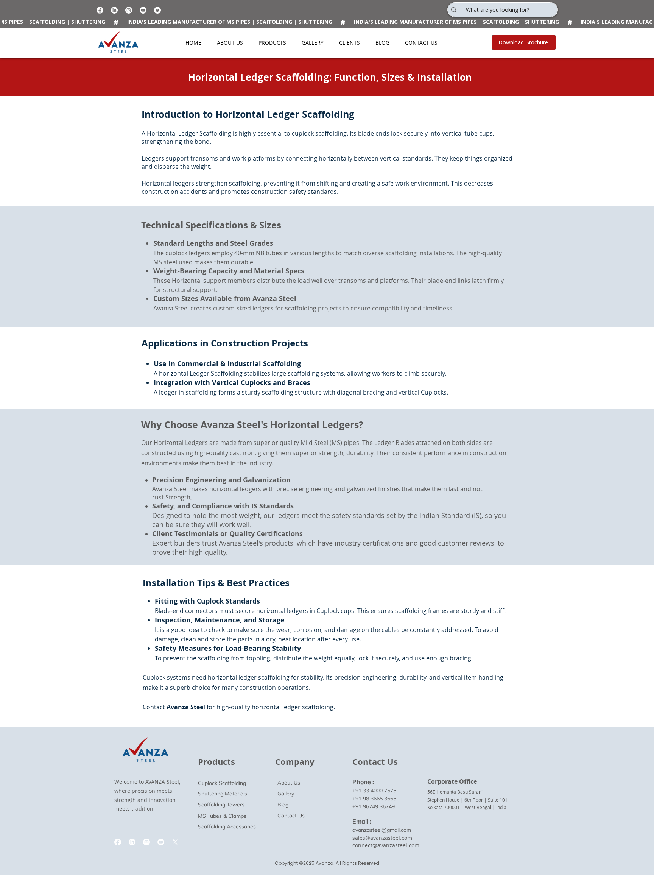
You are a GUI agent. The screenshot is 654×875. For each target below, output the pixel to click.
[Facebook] (100, 10)
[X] (175, 842)
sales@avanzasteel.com (382, 837)
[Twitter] (157, 10)
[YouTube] (143, 10)
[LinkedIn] (114, 10)
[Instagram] (128, 10)
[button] (272, 43)
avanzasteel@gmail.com (381, 830)
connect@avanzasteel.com (385, 845)
